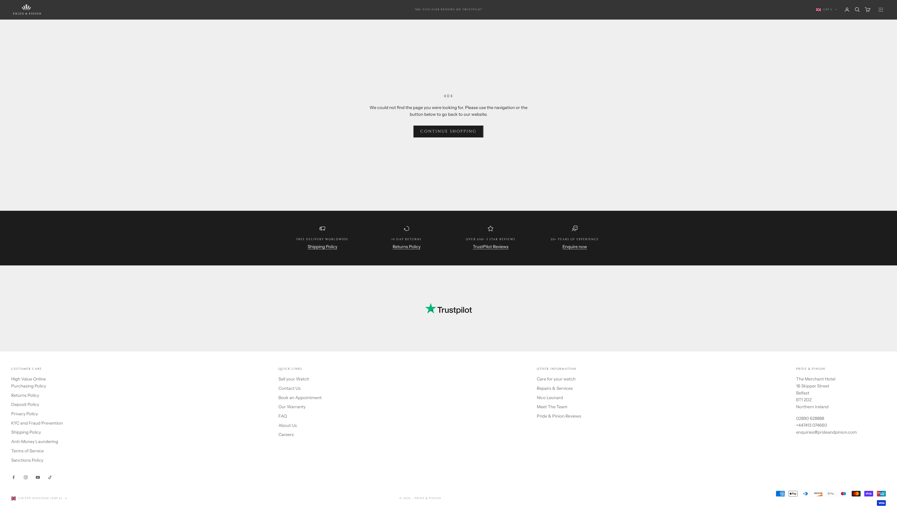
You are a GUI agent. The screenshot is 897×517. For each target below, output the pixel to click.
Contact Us (289, 388)
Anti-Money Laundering (34, 441)
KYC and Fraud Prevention (37, 423)
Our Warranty (292, 406)
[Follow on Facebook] (13, 477)
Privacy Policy (24, 413)
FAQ (282, 416)
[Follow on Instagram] (25, 477)
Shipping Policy (322, 246)
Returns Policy (406, 246)
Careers (286, 434)
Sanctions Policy (27, 460)
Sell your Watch (293, 379)
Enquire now (574, 246)
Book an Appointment (300, 397)
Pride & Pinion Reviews (559, 416)
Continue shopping (448, 131)
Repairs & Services (555, 388)
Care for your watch (556, 379)
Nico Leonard (550, 397)
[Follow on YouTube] (38, 477)
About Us (287, 425)
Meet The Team (552, 406)
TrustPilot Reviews (491, 246)
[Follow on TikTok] (50, 477)
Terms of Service (27, 451)
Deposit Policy (25, 404)
